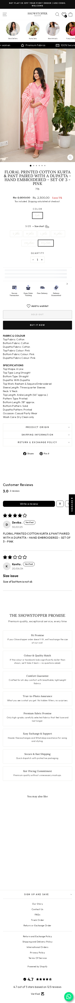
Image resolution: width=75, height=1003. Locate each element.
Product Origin (37, 427)
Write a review (29, 504)
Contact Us (37, 909)
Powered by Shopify (37, 966)
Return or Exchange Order (37, 925)
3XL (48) (46, 243)
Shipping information (38, 434)
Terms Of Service (37, 958)
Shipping (32, 201)
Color (37, 209)
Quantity (37, 253)
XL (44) (58, 233)
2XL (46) (29, 243)
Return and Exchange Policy (37, 936)
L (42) (43, 233)
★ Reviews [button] (72, 504)
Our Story (37, 903)
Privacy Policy (37, 952)
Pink (37, 215)
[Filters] (60, 504)
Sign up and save (36, 894)
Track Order (37, 920)
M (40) (30, 233)
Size (35, 226)
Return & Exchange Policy (37, 442)
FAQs (37, 914)
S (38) (16, 233)
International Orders (37, 947)
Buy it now (37, 325)
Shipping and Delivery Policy (37, 941)
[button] (64, 14)
